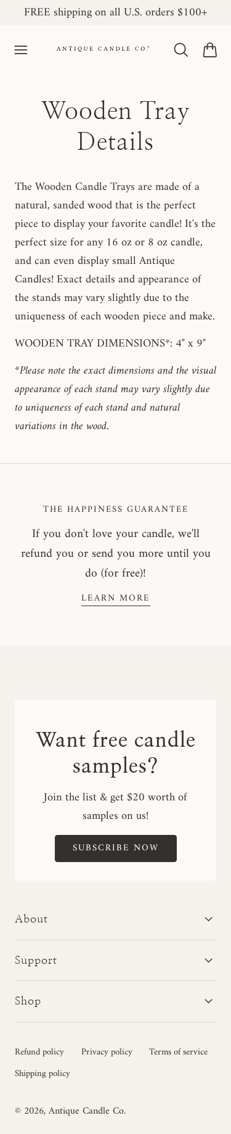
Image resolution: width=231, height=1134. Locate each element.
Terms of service (178, 1052)
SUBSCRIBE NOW (116, 848)
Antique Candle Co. (87, 1111)
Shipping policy (42, 1074)
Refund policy (39, 1052)
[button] (21, 50)
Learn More (115, 598)
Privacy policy (106, 1052)
